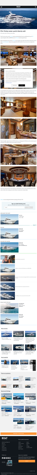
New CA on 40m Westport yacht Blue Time (6, 338)
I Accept (22, 85)
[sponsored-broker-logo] (3, 399)
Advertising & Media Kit (6, 442)
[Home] (18, 7)
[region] (18, 78)
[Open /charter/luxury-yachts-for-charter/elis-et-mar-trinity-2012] (9, 247)
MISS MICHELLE (17, 400)
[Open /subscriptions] (8, 463)
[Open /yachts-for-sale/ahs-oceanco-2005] (30, 396)
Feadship (15, 414)
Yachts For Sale (21, 443)
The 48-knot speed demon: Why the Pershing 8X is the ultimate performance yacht (9, 386)
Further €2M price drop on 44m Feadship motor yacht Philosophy (6, 352)
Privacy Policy (4, 450)
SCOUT (27, 425)
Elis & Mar (20, 215)
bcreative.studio (29, 447)
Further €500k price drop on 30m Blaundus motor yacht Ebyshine (18, 339)
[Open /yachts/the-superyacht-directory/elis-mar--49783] (9, 224)
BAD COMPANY (5, 413)
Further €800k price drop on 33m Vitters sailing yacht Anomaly (30, 352)
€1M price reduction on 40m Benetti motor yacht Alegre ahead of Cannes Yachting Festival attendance (30, 340)
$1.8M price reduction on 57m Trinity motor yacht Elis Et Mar (23, 268)
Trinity (14, 40)
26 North (17, 37)
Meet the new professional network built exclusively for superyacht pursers (21, 386)
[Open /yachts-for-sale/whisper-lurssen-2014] (18, 421)
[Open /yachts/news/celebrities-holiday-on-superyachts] (7, 259)
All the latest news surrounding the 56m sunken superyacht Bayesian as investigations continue (24, 367)
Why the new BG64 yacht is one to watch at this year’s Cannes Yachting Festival (33, 386)
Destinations (20, 446)
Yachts (19, 442)
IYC (32, 36)
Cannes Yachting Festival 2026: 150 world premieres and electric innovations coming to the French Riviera (21, 379)
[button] (34, 18)
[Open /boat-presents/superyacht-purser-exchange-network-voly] (15, 386)
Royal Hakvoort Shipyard (30, 426)
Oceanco (27, 402)
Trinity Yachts (21, 216)
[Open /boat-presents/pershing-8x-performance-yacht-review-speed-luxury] (4, 386)
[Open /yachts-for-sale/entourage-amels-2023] (6, 396)
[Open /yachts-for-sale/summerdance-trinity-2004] (9, 308)
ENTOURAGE (4, 400)
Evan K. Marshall (5, 42)
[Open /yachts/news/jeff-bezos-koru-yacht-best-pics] (5, 362)
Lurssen (15, 426)
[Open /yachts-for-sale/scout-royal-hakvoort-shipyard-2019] (30, 421)
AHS (26, 400)
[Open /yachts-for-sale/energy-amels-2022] (30, 409)
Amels (3, 402)
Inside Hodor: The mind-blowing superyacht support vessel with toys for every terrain (14, 367)
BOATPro (28, 443)
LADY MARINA (17, 413)
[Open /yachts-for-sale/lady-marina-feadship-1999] (18, 409)
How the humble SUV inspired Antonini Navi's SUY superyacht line (9, 379)
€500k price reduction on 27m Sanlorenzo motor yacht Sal (18, 352)
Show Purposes (15, 85)
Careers (3, 446)
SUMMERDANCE (21, 303)
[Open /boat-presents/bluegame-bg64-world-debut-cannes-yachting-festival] (27, 386)
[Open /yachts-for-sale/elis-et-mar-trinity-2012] (9, 233)
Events (28, 442)
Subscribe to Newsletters (18, 433)
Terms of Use (4, 447)
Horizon (15, 402)
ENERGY (27, 413)
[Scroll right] (34, 365)
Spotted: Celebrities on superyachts (20, 259)
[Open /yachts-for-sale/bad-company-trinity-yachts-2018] (6, 409)
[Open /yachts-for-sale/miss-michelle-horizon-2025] (18, 396)
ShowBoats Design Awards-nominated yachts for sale (22, 286)
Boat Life (20, 447)
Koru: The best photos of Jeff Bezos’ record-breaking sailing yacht (5, 366)
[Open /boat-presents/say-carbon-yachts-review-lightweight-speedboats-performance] (27, 379)
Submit (29, 207)
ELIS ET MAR (21, 228)
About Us (3, 443)
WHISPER (16, 425)
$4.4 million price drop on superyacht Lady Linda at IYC (22, 295)
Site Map (28, 446)
